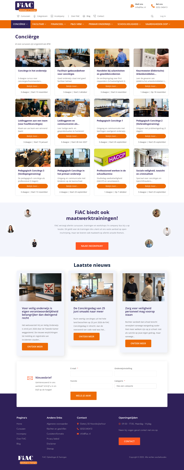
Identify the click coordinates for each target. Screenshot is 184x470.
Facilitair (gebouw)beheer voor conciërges (71, 72)
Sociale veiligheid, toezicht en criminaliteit (150, 172)
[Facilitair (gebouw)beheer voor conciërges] (72, 58)
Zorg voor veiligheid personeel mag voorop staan (140, 311)
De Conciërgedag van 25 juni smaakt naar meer (89, 309)
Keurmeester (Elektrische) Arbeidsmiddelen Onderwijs (150, 72)
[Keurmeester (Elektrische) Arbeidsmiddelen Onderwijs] (151, 58)
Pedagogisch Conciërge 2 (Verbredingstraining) (149, 122)
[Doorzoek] (152, 16)
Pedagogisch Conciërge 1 (110, 120)
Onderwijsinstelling (123, 368)
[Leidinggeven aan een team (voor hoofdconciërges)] (33, 108)
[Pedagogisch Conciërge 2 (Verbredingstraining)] (151, 108)
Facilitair (38, 24)
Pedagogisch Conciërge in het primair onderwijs (71, 172)
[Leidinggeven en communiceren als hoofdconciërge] (72, 108)
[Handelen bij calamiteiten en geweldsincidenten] (111, 58)
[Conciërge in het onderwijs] (33, 58)
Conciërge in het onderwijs (32, 70)
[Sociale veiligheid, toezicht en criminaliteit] (151, 158)
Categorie (118, 381)
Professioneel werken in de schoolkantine (111, 172)
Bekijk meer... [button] (33, 86)
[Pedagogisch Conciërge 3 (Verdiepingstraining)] (33, 158)
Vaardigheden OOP (156, 24)
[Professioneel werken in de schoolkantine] (111, 158)
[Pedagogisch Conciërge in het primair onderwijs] (72, 158)
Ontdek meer (35, 346)
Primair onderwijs (99, 24)
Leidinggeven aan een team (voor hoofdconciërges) (33, 122)
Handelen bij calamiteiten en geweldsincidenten (111, 72)
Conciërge (19, 24)
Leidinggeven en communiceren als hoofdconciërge (67, 122)
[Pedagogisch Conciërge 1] (111, 108)
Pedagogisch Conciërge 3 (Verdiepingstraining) (31, 172)
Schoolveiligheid (128, 24)
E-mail (73, 368)
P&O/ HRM (76, 24)
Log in (163, 16)
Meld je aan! (83, 395)
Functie (73, 381)
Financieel (57, 24)
